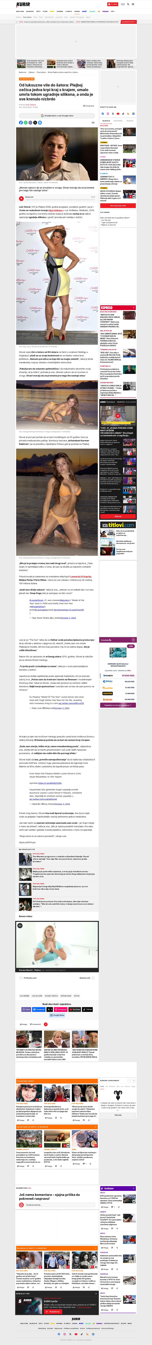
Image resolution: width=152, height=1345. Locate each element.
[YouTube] (118, 114)
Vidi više (118, 1115)
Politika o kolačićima (71, 1328)
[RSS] (128, 114)
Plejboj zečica (51, 996)
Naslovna (22, 72)
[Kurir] (23, 4)
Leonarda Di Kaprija (80, 576)
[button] (88, 106)
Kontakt (50, 1328)
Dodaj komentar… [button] (34, 1205)
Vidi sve (118, 516)
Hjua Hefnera (55, 210)
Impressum (58, 1328)
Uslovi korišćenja (107, 1328)
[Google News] (133, 114)
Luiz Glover (37, 996)
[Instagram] (107, 114)
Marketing (42, 1328)
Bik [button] (107, 1086)
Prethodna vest (30, 978)
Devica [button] (127, 1086)
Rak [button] (118, 1086)
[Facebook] (102, 114)
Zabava (31, 72)
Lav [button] (122, 1086)
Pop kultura (41, 72)
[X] (113, 114)
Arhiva (82, 1328)
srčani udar (66, 996)
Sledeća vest (85, 978)
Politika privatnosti (93, 1328)
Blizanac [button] (112, 1086)
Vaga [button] (133, 1086)
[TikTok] (123, 114)
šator (76, 996)
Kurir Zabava (31, 105)
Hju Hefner (24, 996)
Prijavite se (54, 1312)
